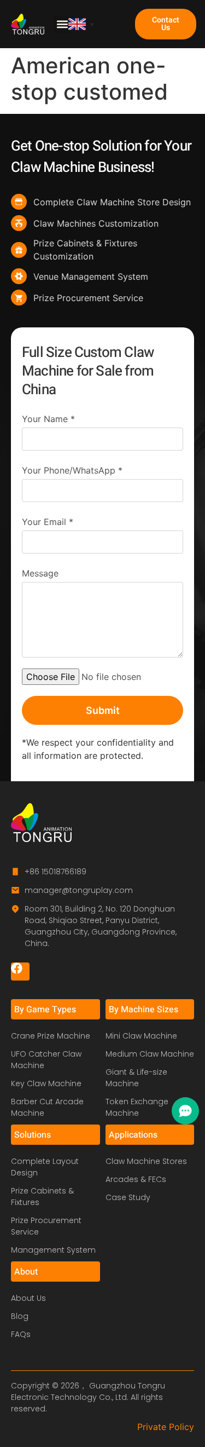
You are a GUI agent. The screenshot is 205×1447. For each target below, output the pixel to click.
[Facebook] (20, 971)
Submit (103, 710)
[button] (63, 24)
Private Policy (165, 1426)
